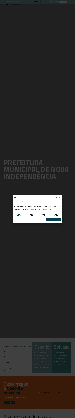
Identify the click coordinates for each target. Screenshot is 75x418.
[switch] (31, 215)
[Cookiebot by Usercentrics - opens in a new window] (56, 197)
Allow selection (38, 219)
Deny (22, 219)
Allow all (53, 219)
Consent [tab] (21, 201)
